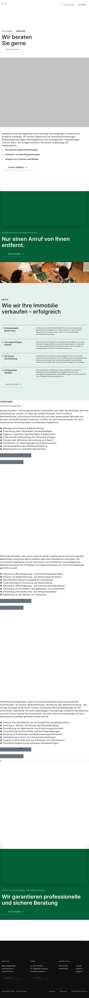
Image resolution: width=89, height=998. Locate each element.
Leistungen (7, 31)
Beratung (20, 31)
